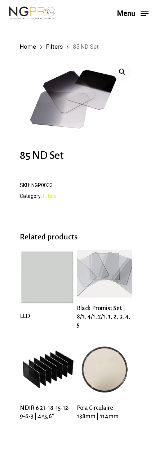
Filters (54, 46)
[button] (122, 71)
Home (28, 46)
